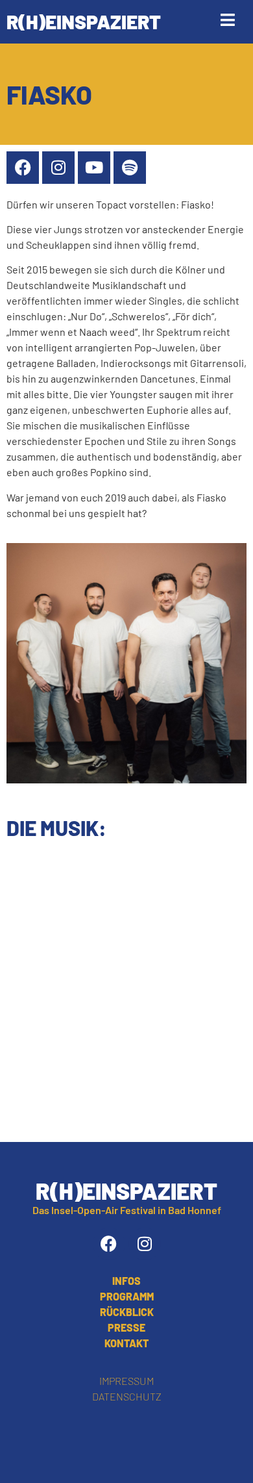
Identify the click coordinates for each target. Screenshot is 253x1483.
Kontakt (126, 1343)
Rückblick (127, 1312)
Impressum (126, 1381)
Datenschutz (127, 1396)
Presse (126, 1327)
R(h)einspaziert (83, 21)
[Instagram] (58, 167)
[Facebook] (22, 167)
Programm (127, 1296)
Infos (126, 1280)
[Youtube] (94, 167)
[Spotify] (130, 167)
